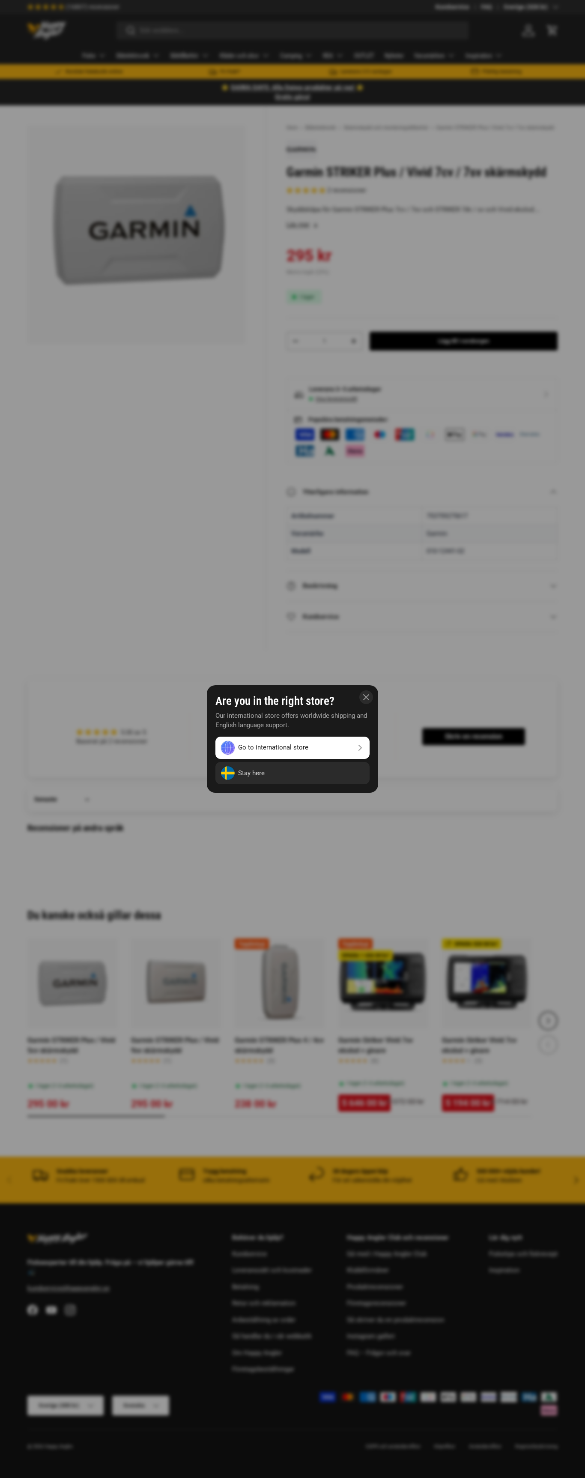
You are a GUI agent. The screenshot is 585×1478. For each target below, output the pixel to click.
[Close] (366, 697)
